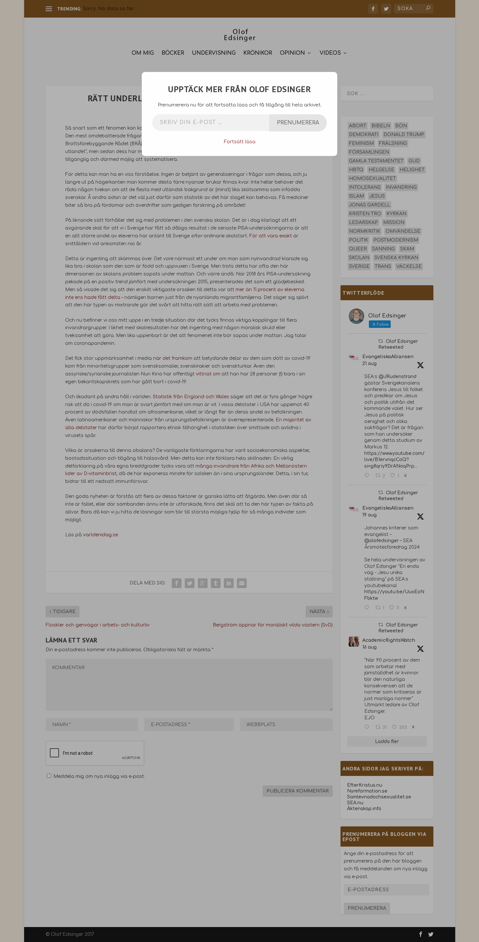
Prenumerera (298, 123)
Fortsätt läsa (239, 141)
